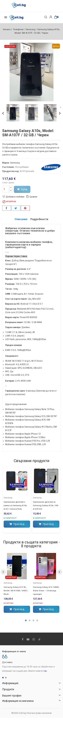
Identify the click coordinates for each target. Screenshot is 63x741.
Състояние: (8, 167)
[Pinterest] (25, 208)
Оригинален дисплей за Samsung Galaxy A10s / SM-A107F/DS (46, 505)
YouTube (28, 639)
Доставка (7, 662)
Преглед (18, 524)
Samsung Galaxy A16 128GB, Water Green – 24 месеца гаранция (46, 590)
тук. (45, 671)
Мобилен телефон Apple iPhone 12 (23, 434)
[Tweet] (16, 208)
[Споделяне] (6, 208)
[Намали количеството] (11, 190)
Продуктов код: (10, 171)
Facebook (23, 639)
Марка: (6, 163)
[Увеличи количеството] (11, 187)
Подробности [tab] (39, 219)
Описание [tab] (21, 219)
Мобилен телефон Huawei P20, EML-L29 (25, 444)
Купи (23, 189)
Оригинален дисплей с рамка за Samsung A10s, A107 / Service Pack (15, 505)
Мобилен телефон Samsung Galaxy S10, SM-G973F (31, 416)
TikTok (39, 640)
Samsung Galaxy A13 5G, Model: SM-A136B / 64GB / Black (16, 590)
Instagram (34, 639)
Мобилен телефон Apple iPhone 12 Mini (25, 437)
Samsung (15, 163)
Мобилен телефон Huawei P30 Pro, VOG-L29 (27, 441)
